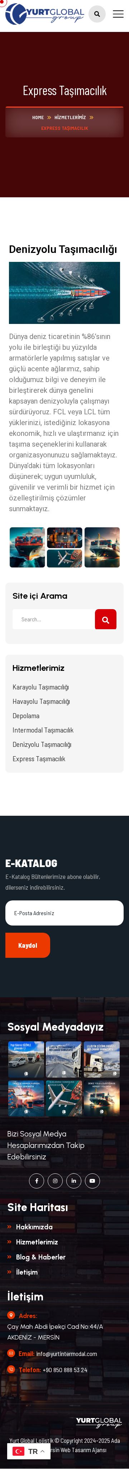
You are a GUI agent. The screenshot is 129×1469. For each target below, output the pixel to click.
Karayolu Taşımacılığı (41, 686)
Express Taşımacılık (39, 758)
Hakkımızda (34, 1227)
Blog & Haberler (41, 1257)
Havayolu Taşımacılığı (41, 701)
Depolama (26, 715)
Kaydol (27, 945)
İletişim (27, 1272)
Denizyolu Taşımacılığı (42, 744)
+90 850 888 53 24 (65, 1370)
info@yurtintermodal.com (66, 1353)
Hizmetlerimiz (37, 1242)
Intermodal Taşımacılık (43, 729)
